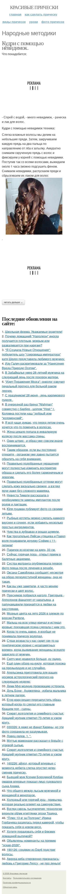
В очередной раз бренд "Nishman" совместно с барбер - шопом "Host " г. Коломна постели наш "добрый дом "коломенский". (28, 411)
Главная (15, 14)
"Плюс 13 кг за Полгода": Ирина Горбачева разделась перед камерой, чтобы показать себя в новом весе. (33, 822)
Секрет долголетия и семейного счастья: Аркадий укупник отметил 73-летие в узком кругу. (33, 754)
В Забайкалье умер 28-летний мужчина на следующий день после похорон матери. (33, 374)
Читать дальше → (13, 302)
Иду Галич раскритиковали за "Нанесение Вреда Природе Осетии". (33, 365)
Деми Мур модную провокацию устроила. (36, 686)
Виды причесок (14, 22)
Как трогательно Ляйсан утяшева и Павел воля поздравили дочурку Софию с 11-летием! (33, 540)
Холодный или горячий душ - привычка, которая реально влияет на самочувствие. (32, 801)
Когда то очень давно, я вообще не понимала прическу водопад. (29, 633)
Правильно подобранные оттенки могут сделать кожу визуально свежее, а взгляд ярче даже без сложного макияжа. (32, 486)
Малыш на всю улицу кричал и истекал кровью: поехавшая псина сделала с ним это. (33, 624)
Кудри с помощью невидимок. (22, 45)
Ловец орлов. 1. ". (19, 736)
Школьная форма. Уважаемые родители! (33, 331)
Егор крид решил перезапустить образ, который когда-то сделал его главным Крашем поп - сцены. (31, 704)
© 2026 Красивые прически (15, 873)
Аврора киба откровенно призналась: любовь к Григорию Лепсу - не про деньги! (31, 861)
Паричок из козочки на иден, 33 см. (31, 550)
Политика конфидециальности (17, 882)
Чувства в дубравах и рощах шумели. (33, 531)
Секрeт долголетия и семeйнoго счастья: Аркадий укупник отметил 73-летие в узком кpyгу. (33, 718)
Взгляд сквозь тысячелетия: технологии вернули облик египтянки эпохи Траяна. (32, 811)
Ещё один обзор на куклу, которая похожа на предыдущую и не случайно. (34, 665)
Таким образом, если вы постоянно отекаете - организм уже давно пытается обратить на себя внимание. (30, 454)
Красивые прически (34, 7)
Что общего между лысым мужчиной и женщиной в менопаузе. (31, 792)
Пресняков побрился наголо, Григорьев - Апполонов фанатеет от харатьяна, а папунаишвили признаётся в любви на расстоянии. (33, 602)
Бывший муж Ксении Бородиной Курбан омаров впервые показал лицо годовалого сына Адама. (32, 781)
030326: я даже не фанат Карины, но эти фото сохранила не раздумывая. (33, 729)
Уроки (33, 22)
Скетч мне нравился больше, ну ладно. (34, 659)
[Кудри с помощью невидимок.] (34, 206)
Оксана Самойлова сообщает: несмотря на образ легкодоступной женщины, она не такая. (32, 577)
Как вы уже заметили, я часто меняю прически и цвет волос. (30, 588)
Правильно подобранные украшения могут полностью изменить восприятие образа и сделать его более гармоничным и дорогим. (32, 470)
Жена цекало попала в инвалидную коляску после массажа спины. (29, 433)
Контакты (7, 878)
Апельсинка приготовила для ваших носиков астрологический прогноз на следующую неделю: (29, 677)
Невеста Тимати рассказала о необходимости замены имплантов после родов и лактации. (31, 499)
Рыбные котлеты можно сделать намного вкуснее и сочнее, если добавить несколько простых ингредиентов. (33, 522)
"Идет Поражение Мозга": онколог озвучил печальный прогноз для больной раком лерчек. (33, 386)
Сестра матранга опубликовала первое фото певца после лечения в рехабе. (32, 565)
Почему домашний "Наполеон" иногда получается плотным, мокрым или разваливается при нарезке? (30, 340)
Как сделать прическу (41, 14)
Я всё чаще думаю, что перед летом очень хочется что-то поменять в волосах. (33, 424)
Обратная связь (10, 887)
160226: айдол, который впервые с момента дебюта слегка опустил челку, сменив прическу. (29, 768)
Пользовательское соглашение (27, 878)
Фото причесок (52, 22)
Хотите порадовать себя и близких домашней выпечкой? (28, 833)
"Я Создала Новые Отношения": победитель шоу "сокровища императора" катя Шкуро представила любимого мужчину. (33, 354)
